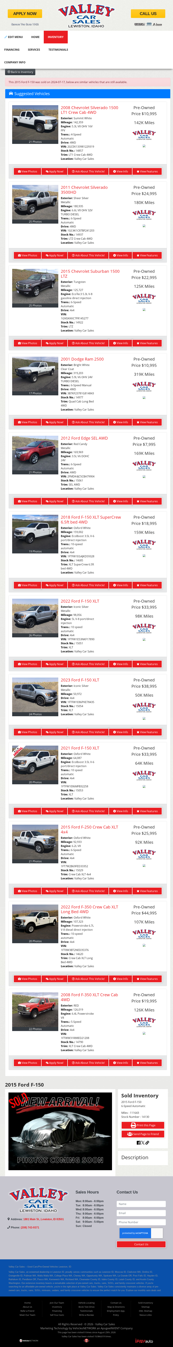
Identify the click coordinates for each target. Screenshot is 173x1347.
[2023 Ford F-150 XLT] (35, 695)
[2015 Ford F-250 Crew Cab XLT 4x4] (35, 842)
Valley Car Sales (105, 1324)
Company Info (15, 62)
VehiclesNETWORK (84, 1328)
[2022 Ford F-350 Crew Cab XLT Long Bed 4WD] (35, 922)
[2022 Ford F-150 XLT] (35, 616)
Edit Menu (15, 37)
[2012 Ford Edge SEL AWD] (35, 453)
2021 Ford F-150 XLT (80, 748)
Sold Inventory (145, 1302)
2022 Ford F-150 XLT (80, 601)
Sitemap (145, 1306)
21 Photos (35, 142)
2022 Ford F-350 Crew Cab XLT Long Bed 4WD (89, 909)
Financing (12, 50)
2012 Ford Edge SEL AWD (84, 438)
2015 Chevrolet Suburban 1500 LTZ (90, 273)
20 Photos (35, 782)
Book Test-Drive (86, 1306)
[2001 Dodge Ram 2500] (35, 374)
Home (35, 37)
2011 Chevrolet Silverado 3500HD (84, 189)
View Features (149, 171)
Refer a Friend (27, 1310)
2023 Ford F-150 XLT (80, 680)
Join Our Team (57, 1302)
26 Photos (35, 635)
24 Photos (35, 714)
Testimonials (58, 50)
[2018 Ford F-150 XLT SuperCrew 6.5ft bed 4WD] (35, 532)
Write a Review (86, 1314)
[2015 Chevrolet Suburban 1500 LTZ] (35, 286)
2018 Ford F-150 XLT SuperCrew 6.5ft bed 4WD (91, 519)
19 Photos (35, 551)
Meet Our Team (27, 1314)
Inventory (56, 37)
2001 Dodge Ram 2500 (82, 359)
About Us (27, 1306)
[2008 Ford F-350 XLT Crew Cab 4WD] (35, 1009)
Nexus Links (146, 1314)
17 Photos (35, 393)
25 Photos (35, 221)
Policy (116, 1314)
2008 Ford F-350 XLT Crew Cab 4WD (89, 997)
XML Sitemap (145, 1310)
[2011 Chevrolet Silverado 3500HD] (35, 202)
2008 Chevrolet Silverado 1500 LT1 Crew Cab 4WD (89, 110)
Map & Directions (116, 1306)
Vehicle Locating (86, 1302)
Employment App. (116, 1310)
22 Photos (35, 1029)
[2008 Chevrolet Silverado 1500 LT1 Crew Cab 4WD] (35, 122)
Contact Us (141, 1244)
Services (34, 50)
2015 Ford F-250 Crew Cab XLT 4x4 (89, 829)
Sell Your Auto (57, 1314)
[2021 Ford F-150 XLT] (35, 763)
